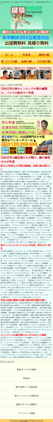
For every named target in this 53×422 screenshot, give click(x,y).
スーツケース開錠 (26, 413)
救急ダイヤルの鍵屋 (26, 369)
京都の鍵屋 (24, 421)
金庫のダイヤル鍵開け (26, 404)
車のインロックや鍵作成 (26, 396)
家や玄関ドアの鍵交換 (26, 387)
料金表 (26, 378)
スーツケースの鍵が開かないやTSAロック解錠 (23, 335)
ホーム (3, 85)
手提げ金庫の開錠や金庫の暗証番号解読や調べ (23, 300)
